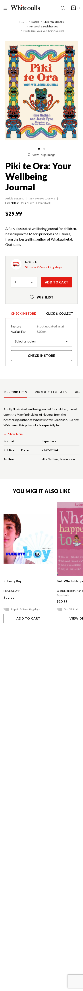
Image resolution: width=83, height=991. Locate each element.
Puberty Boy (12, 581)
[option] (15, 392)
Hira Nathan (12, 203)
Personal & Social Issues (43, 26)
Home (23, 22)
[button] (39, 149)
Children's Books (53, 21)
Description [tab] (15, 392)
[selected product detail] (5, 382)
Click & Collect (59, 313)
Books (35, 21)
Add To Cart (28, 618)
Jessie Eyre (27, 203)
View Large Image (43, 155)
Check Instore (23, 313)
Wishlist (41, 297)
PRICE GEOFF (12, 590)
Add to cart (56, 282)
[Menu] (7, 8)
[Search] (64, 8)
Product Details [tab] (51, 392)
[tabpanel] (41, 435)
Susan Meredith (66, 590)
